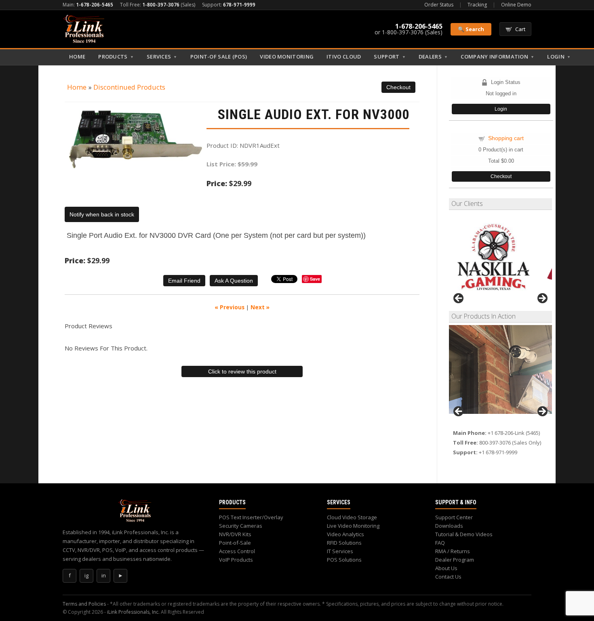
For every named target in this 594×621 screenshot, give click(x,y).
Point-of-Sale (235, 542)
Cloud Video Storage (352, 517)
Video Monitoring (287, 56)
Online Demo (516, 4)
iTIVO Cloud (343, 56)
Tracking (477, 4)
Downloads (449, 525)
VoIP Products (236, 559)
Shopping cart (506, 138)
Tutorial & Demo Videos (464, 534)
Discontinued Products (129, 87)
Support (389, 56)
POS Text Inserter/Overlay (251, 517)
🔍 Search (471, 29)
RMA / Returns (452, 551)
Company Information (497, 56)
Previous (459, 299)
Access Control (237, 551)
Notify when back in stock (102, 214)
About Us (446, 568)
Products (116, 56)
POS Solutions (344, 559)
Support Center (454, 517)
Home (77, 56)
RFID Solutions (344, 542)
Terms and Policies (84, 603)
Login (559, 56)
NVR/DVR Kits (235, 534)
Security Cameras (240, 525)
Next (542, 299)
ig (86, 575)
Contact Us (448, 576)
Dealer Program (454, 559)
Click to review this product (242, 371)
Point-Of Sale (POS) (218, 56)
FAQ (440, 542)
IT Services (340, 551)
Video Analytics (345, 534)
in (103, 575)
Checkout (501, 176)
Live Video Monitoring (353, 525)
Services (162, 56)
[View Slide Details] (500, 369)
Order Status (438, 4)
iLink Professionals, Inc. (133, 611)
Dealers (433, 56)
